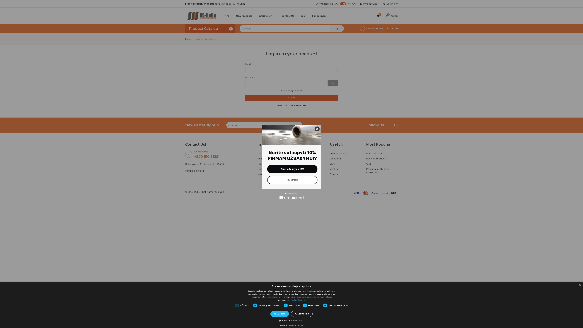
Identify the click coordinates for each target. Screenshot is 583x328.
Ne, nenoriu (292, 180)
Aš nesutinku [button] (302, 314)
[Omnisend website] (291, 196)
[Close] (317, 129)
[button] (291, 320)
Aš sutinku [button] (279, 314)
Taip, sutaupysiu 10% (292, 169)
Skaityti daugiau (298, 300)
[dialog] (291, 305)
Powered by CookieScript (291, 325)
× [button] (579, 285)
